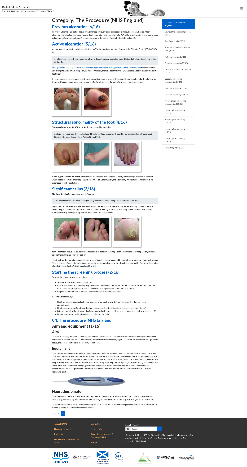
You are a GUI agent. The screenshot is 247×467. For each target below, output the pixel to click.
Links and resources (62, 429)
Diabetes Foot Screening (16, 6)
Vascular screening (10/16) (176, 94)
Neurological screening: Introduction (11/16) (175, 102)
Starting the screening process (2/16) (86, 272)
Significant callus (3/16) (73, 188)
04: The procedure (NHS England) (82, 320)
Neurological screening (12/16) (175, 111)
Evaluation (58, 434)
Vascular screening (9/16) (176, 88)
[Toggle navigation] (241, 8)
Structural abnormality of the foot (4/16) (89, 122)
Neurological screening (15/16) (175, 140)
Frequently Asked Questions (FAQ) (66, 440)
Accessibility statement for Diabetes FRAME (103, 435)
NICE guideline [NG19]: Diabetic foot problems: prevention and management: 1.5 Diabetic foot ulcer (96, 67)
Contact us (95, 424)
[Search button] (159, 429)
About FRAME (60, 424)
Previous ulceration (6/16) (76, 26)
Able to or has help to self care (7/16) (178, 71)
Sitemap (94, 442)
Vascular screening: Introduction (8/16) (173, 80)
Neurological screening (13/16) (175, 121)
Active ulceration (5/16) (74, 43)
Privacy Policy (97, 429)
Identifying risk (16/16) (175, 147)
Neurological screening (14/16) (175, 130)
